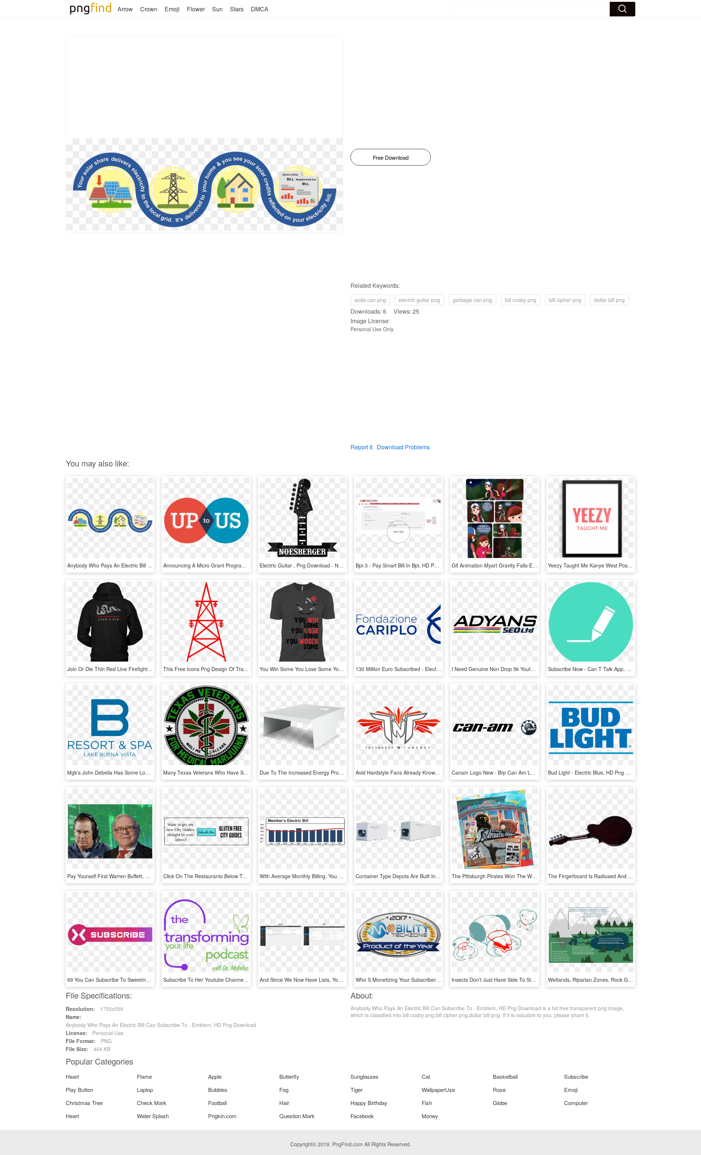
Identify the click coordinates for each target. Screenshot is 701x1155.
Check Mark (151, 1102)
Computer (576, 1102)
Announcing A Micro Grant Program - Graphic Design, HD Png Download (247, 565)
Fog (283, 1089)
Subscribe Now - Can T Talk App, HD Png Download (608, 669)
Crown (148, 9)
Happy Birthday (368, 1102)
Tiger (356, 1089)
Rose (499, 1089)
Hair (284, 1102)
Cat (426, 1076)
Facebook (362, 1116)
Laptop (145, 1089)
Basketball (505, 1076)
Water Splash (153, 1116)
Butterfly (289, 1076)
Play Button (79, 1089)
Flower (196, 9)
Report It (361, 447)
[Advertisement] (204, 87)
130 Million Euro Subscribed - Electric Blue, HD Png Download (427, 669)
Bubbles (217, 1089)
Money (430, 1116)
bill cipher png (565, 299)
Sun (217, 9)
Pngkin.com (222, 1116)
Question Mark (297, 1116)
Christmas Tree (84, 1102)
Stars (237, 9)
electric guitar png (419, 299)
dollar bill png (609, 299)
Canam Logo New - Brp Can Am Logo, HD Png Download (518, 772)
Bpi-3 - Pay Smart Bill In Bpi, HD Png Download (410, 565)
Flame (144, 1076)
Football (217, 1102)
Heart (72, 1076)
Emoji (172, 9)
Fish (427, 1102)
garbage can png (472, 299)
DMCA (259, 9)
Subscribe (576, 1076)
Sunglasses (364, 1076)
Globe (500, 1102)
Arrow (125, 9)
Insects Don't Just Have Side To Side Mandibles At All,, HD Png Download (537, 979)
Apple (215, 1076)
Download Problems (403, 447)
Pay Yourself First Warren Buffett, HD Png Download (127, 876)
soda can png (370, 299)
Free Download (391, 157)
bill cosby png (520, 299)
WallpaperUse (438, 1089)
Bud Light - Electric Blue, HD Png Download (598, 772)
